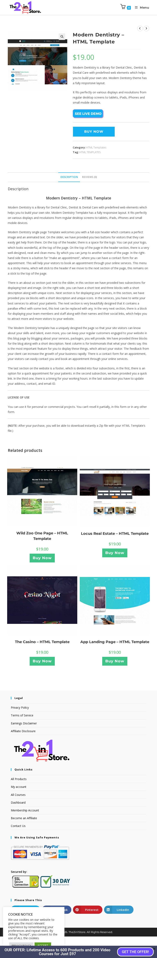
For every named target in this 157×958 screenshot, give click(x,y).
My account (18, 787)
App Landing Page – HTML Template (114, 642)
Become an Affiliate (24, 818)
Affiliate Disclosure (23, 731)
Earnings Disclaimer (24, 723)
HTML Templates (96, 147)
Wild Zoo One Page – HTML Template (42, 536)
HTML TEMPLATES (90, 152)
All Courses (18, 795)
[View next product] (146, 28)
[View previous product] (140, 28)
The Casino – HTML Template (42, 642)
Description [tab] (69, 177)
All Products (19, 779)
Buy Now (93, 131)
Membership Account (25, 810)
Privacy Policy (20, 707)
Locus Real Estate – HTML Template (115, 533)
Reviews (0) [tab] (89, 177)
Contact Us (18, 826)
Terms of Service (22, 715)
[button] (62, 36)
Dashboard (18, 802)
